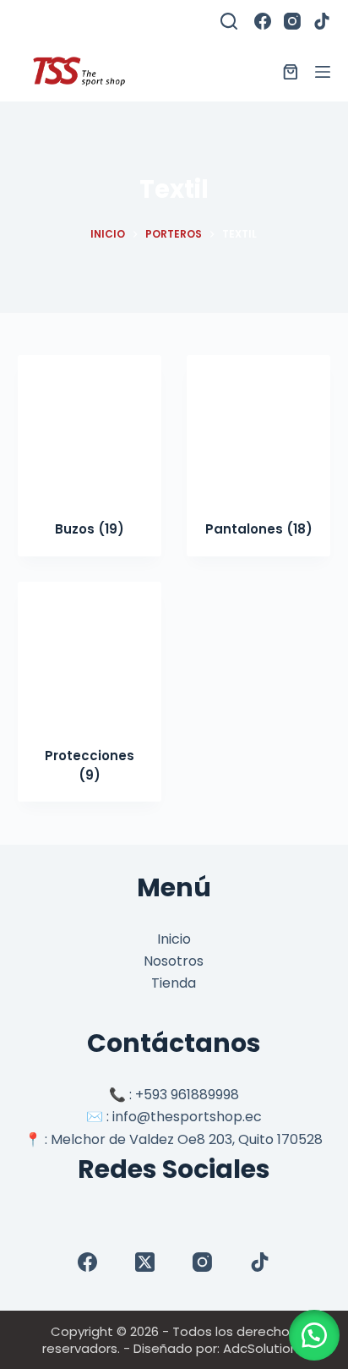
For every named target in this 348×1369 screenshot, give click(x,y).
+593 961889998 (187, 1094)
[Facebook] (262, 21)
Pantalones (259, 529)
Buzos (89, 529)
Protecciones (89, 765)
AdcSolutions (264, 1348)
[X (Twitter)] (145, 1262)
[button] (314, 1335)
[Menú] (322, 71)
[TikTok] (321, 21)
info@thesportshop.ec (187, 1116)
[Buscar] (228, 21)
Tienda (173, 983)
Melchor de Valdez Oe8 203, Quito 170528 (187, 1139)
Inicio (174, 939)
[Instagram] (292, 21)
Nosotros (174, 961)
